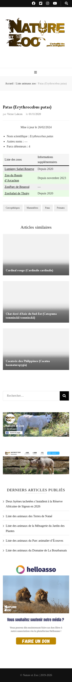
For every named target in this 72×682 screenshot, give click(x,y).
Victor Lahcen (14, 114)
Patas (47, 208)
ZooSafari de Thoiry (17, 193)
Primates (61, 208)
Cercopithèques (13, 208)
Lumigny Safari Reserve (19, 169)
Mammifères (32, 208)
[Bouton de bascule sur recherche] (66, 3)
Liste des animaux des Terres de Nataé (29, 516)
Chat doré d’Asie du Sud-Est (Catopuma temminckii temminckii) (31, 315)
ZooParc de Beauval (17, 186)
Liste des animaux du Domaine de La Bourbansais (36, 550)
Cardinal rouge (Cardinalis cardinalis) (29, 270)
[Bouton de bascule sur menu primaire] (36, 72)
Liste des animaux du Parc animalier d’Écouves (34, 540)
